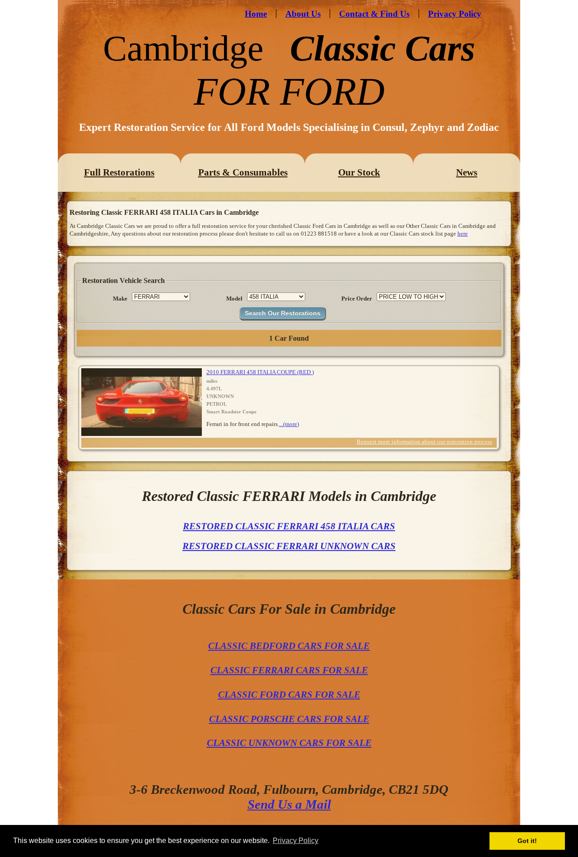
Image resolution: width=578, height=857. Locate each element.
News (466, 172)
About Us (303, 14)
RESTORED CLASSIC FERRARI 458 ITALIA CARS (289, 526)
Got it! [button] (527, 840)
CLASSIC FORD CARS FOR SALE (289, 694)
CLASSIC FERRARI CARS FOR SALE (289, 670)
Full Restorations (119, 172)
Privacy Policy (454, 14)
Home (256, 14)
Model (234, 298)
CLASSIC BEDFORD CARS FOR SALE (289, 645)
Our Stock (359, 172)
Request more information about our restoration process (424, 441)
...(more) (289, 424)
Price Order (356, 298)
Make (120, 298)
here (462, 233)
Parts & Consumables (243, 172)
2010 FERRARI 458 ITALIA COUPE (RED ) (260, 372)
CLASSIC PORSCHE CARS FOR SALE (289, 718)
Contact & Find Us (374, 14)
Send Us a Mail (289, 804)
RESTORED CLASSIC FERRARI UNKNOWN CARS (289, 546)
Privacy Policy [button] (295, 840)
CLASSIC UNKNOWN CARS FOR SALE (289, 742)
